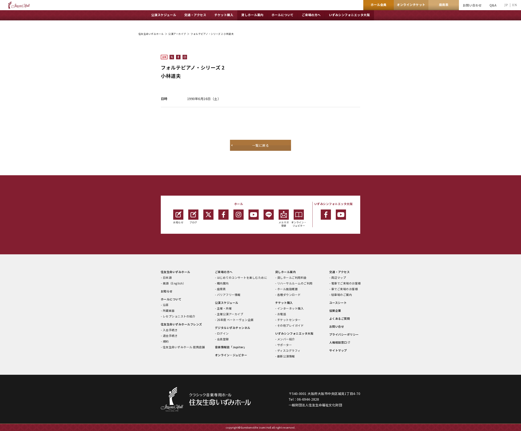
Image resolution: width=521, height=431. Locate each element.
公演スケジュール (226, 303)
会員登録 (223, 339)
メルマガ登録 (284, 223)
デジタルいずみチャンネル (232, 328)
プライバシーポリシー (344, 334)
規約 (166, 341)
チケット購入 (284, 303)
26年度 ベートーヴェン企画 (235, 320)
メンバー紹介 (286, 339)
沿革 (166, 305)
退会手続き (170, 336)
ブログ (193, 222)
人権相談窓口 (338, 342)
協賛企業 (335, 311)
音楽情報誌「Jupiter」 (231, 347)
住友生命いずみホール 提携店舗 (184, 347)
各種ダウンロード (289, 295)
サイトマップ (338, 350)
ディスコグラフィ (289, 350)
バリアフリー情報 (229, 295)
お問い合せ (336, 326)
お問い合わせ (472, 5)
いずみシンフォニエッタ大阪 (294, 333)
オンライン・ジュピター (298, 223)
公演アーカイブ (177, 33)
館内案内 (223, 283)
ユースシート (338, 303)
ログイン (223, 333)
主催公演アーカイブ (230, 314)
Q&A (492, 5)
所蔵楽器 (169, 311)
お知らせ (178, 222)
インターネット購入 (290, 308)
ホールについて (171, 299)
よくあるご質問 (339, 318)
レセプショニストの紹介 (179, 316)
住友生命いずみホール (151, 33)
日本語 (167, 278)
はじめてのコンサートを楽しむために (242, 278)
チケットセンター (289, 320)
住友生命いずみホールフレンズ (181, 324)
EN (514, 4)
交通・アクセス (339, 272)
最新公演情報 (286, 356)
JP (506, 4)
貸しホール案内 (285, 272)
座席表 (221, 289)
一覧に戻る (260, 145)
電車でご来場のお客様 (346, 283)
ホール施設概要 (287, 289)
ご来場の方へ (224, 272)
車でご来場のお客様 (344, 289)
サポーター (284, 345)
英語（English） (174, 283)
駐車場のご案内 (341, 295)
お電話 (281, 314)
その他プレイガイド (290, 325)
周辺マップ (338, 278)
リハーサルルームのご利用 (295, 283)
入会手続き (170, 330)
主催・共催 (224, 308)
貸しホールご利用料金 (292, 278)
